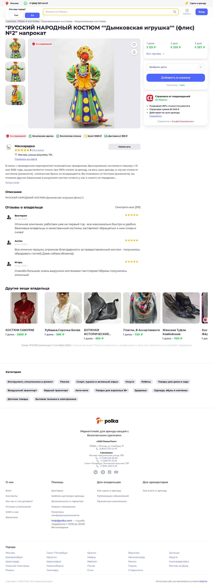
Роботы (146, 381)
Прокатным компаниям (112, 501)
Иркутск (52, 557)
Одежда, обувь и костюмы (22, 21)
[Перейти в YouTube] (116, 472)
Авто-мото (81, 390)
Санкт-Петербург (57, 552)
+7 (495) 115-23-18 (108, 460)
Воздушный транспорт (22, 390)
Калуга (173, 557)
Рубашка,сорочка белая (62, 330)
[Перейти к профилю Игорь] (9, 264)
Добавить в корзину (175, 77)
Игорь (18, 262)
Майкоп (92, 561)
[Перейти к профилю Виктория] (9, 217)
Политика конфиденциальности (65, 513)
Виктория (21, 215)
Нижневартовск (179, 561)
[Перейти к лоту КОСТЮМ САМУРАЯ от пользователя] (24, 326)
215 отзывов (38, 150)
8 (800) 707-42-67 (108, 448)
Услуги (129, 381)
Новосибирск (55, 565)
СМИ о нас (12, 511)
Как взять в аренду (155, 490)
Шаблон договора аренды (67, 495)
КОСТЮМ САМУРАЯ (19, 330)
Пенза (91, 565)
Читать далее (12, 182)
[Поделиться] (134, 52)
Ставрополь (135, 570)
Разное (64, 381)
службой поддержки (179, 345)
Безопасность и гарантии (67, 501)
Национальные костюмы (90, 21)
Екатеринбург (14, 557)
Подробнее (155, 116)
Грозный (174, 552)
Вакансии (12, 517)
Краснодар (12, 561)
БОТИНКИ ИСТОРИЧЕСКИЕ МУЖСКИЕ (96, 332)
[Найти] (174, 12)
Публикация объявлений (113, 495)
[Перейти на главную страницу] (107, 421)
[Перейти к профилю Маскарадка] (8, 147)
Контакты (12, 495)
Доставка (57, 490)
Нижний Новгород (17, 565)
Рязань (10, 570)
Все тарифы (153, 53)
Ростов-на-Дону (178, 565)
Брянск (91, 552)
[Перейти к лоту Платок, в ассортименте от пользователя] (141, 326)
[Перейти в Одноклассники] (103, 472)
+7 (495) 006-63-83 (108, 458)
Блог (8, 490)
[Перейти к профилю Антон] (9, 242)
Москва (10, 552)
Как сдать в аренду (109, 490)
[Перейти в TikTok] (109, 472)
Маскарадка (25, 146)
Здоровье (141, 390)
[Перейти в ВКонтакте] (96, 472)
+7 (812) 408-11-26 (108, 466)
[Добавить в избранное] (134, 45)
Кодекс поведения (63, 506)
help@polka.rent (62, 520)
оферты (203, 581)
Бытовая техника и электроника (55, 399)
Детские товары (18, 399)
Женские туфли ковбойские (174, 332)
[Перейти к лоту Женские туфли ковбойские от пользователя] (181, 326)
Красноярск (54, 561)
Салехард (52, 570)
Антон (18, 240)
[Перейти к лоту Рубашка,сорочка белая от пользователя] (63, 326)
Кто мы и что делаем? (19, 501)
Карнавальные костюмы (56, 21)
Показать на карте (26, 159)
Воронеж (134, 552)
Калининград (136, 557)
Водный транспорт (56, 390)
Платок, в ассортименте (141, 330)
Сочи (90, 570)
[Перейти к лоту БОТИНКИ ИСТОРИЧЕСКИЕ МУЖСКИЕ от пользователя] (102, 326)
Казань (91, 557)
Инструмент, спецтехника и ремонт (30, 381)
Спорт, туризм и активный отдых (97, 381)
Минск (132, 561)
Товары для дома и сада (173, 381)
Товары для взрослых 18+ (111, 390)
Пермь (132, 565)
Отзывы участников (18, 506)
